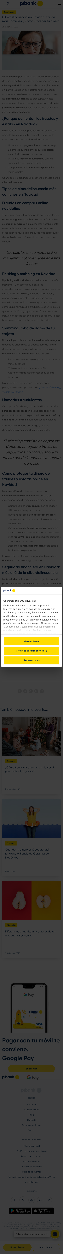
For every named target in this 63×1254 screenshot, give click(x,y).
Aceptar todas (31, 641)
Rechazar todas (32, 660)
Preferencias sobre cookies (30, 650)
